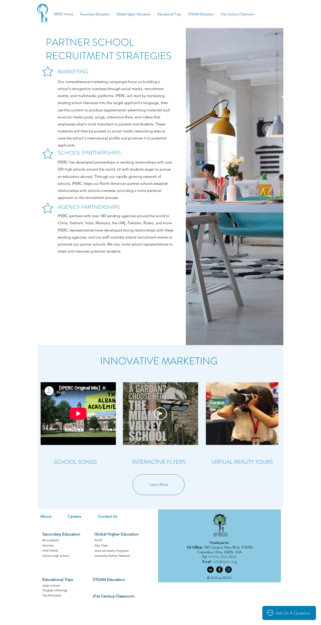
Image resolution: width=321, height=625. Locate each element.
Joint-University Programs (111, 551)
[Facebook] (219, 569)
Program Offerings (54, 590)
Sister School (51, 585)
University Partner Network (112, 556)
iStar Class (101, 545)
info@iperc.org (225, 561)
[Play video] (160, 413)
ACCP (98, 540)
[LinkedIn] (210, 569)
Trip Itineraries (51, 595)
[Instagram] (228, 569)
